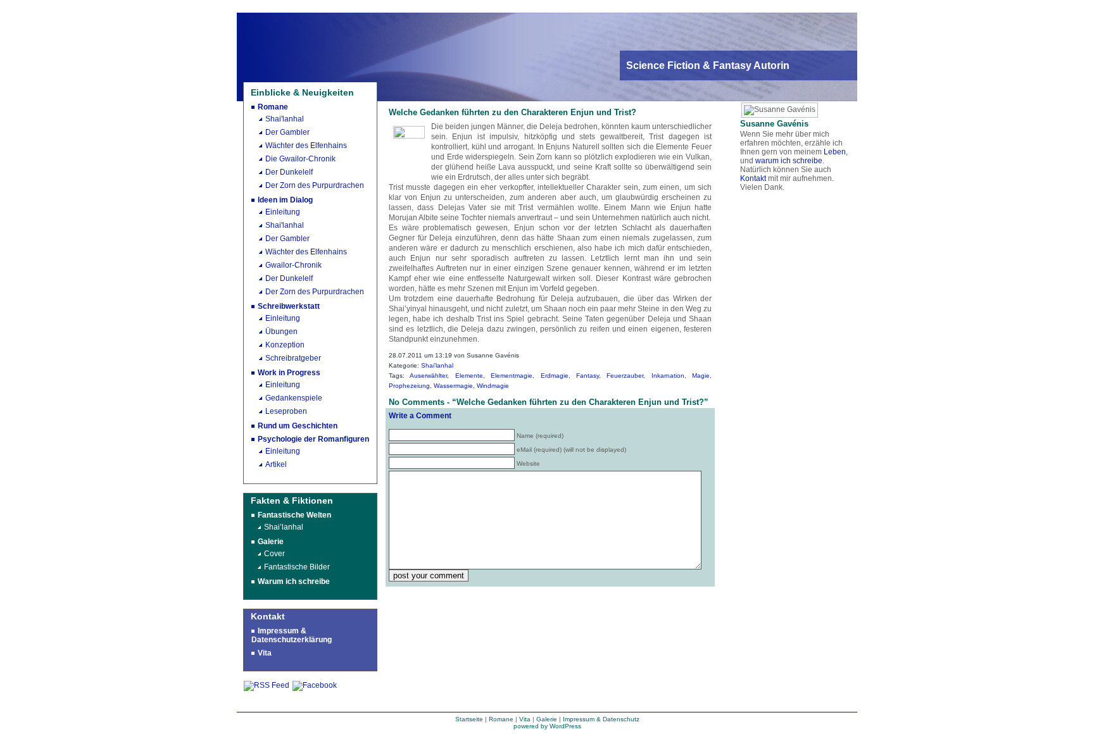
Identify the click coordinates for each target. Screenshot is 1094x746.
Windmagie (493, 385)
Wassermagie (453, 385)
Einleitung (282, 212)
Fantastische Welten (294, 515)
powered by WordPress (547, 726)
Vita (265, 653)
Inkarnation (667, 375)
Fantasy (587, 375)
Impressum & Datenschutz (601, 719)
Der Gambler (287, 132)
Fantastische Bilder (297, 567)
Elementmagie (511, 375)
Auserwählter (428, 375)
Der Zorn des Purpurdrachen (314, 185)
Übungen (281, 331)
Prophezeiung (409, 385)
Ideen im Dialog (285, 200)
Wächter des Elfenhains (306, 145)
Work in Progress (289, 372)
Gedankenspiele (293, 398)
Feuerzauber (625, 375)
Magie (701, 375)
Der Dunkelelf (289, 172)
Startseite (469, 719)
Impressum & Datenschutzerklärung (291, 635)
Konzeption (285, 344)
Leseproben (286, 411)
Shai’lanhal (283, 527)
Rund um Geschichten (297, 425)
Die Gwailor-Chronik (300, 158)
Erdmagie (555, 375)
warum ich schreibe (788, 160)
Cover (274, 553)
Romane (273, 107)
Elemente (469, 375)
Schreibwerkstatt (289, 306)
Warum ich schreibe (294, 581)
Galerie (271, 541)
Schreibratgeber (293, 358)
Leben (835, 151)
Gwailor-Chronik (293, 265)
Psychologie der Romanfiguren (313, 439)
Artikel (276, 464)
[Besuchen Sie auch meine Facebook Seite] (314, 685)
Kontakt (753, 178)
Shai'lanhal (284, 119)
